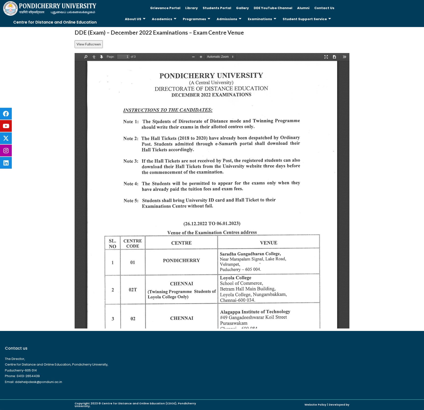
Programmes (194, 19)
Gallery (242, 8)
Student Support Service (305, 19)
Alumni (303, 8)
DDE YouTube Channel (273, 8)
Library (191, 8)
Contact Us (324, 8)
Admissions (227, 19)
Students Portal (217, 8)
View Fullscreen (89, 44)
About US (133, 19)
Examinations (260, 19)
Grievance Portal (165, 8)
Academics (162, 19)
